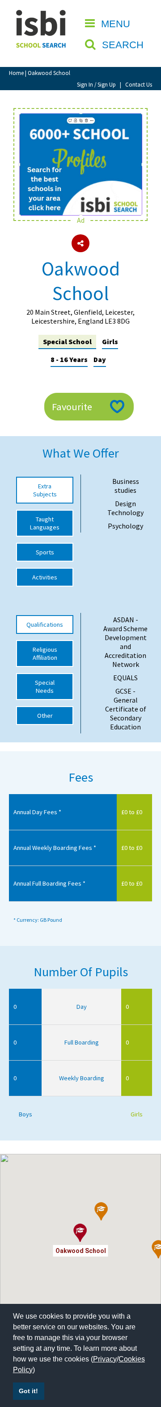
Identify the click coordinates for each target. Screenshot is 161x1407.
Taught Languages (44, 523)
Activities (44, 577)
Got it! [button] (28, 1391)
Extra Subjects (45, 490)
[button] (101, 1211)
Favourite (72, 406)
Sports (45, 552)
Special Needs (45, 687)
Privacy (105, 1359)
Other (45, 716)
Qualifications (44, 624)
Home (16, 72)
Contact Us (138, 84)
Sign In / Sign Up (96, 84)
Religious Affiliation (45, 653)
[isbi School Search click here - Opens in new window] (80, 117)
